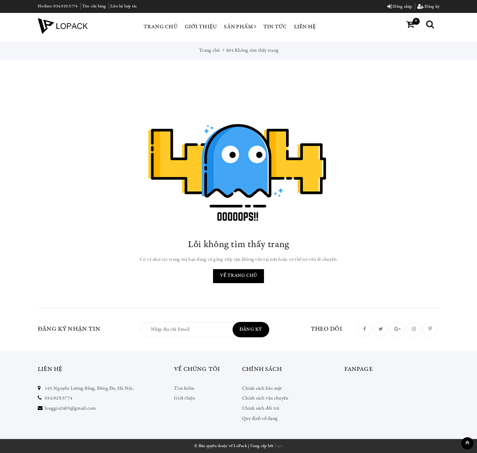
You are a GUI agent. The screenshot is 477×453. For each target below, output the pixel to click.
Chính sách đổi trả (260, 408)
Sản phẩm (239, 27)
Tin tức (275, 27)
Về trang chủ (238, 275)
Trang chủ (161, 27)
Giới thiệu (201, 27)
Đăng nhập (402, 7)
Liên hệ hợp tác (123, 6)
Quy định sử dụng (260, 418)
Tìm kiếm (184, 388)
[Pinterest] (430, 329)
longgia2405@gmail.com (70, 408)
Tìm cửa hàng (94, 6)
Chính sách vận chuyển (265, 398)
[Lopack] (63, 26)
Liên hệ (305, 27)
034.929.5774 (65, 6)
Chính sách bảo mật (262, 388)
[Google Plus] (397, 329)
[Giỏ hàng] (410, 25)
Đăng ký (431, 7)
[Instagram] (413, 329)
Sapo (278, 446)
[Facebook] (364, 329)
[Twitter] (381, 329)
